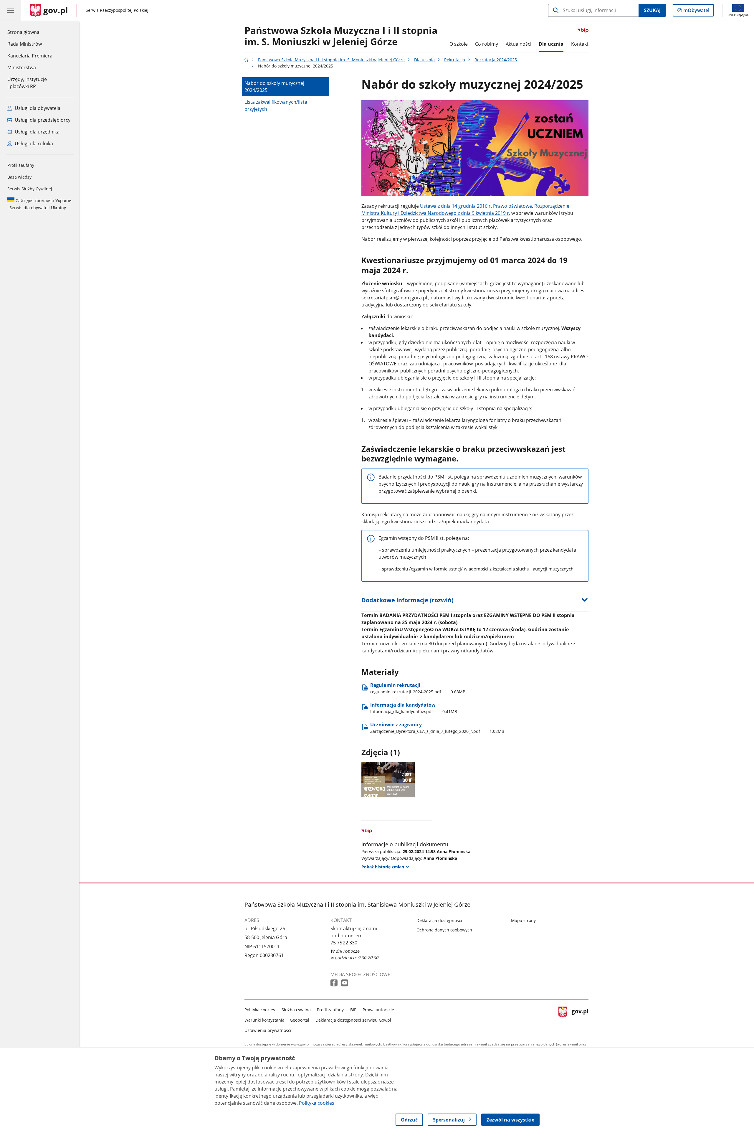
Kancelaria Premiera (29, 55)
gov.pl (579, 1019)
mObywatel (696, 12)
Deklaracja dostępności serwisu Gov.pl (353, 1020)
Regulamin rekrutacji (417, 688)
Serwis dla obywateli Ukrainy (39, 204)
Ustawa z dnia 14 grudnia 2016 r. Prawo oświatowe (476, 206)
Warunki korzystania (264, 1020)
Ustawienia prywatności (267, 1030)
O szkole (458, 44)
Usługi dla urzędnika (36, 131)
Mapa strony (523, 920)
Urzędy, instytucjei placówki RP (27, 83)
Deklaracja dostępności (439, 920)
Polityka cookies (259, 1009)
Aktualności (518, 44)
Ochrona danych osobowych (444, 930)
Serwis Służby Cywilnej (29, 189)
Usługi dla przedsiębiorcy (42, 120)
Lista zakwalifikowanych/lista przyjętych (275, 105)
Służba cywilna (296, 1009)
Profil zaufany (20, 165)
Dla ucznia (551, 44)
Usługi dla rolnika (33, 143)
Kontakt (579, 44)
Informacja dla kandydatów (413, 708)
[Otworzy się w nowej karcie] (334, 983)
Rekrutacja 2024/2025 (495, 59)
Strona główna (29, 32)
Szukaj (652, 10)
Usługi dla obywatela (37, 108)
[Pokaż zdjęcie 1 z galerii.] (388, 779)
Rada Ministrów (24, 44)
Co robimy (486, 44)
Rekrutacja (454, 59)
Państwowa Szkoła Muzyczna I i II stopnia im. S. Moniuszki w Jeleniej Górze (340, 36)
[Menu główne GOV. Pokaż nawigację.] (10, 10)
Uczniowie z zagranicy (437, 727)
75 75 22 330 (343, 942)
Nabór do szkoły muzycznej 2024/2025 (274, 86)
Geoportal (299, 1020)
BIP (353, 1009)
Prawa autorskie (378, 1009)
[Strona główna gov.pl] (246, 59)
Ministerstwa (21, 67)
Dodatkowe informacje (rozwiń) (407, 600)
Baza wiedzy (19, 177)
